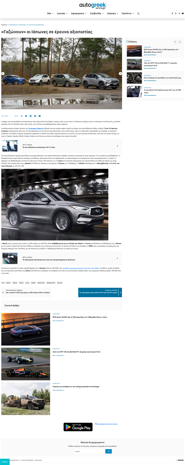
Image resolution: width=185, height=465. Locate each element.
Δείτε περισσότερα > (58, 320)
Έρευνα (59, 282)
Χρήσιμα (111, 13)
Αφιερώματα (77, 13)
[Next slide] (120, 73)
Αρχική (4, 25)
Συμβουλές (95, 13)
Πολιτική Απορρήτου (27, 460)
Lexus (27, 282)
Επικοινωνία (38, 460)
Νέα (49, 13)
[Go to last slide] (175, 41)
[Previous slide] (2, 73)
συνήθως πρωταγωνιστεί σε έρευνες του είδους (81, 268)
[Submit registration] (108, 451)
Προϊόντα (126, 13)
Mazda (33, 282)
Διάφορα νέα (51, 282)
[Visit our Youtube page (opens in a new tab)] (182, 13)
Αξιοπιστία (41, 282)
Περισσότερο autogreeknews (10, 460)
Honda (21, 282)
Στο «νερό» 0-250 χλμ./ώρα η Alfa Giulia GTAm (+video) (28, 292)
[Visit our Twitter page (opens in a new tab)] (178, 13)
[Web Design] (180, 460)
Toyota (15, 282)
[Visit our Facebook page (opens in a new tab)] (171, 13)
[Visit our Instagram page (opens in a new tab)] (174, 13)
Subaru (8, 282)
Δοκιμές (61, 13)
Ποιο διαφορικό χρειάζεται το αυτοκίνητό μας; (162, 78)
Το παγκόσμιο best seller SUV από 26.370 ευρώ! (98, 292)
